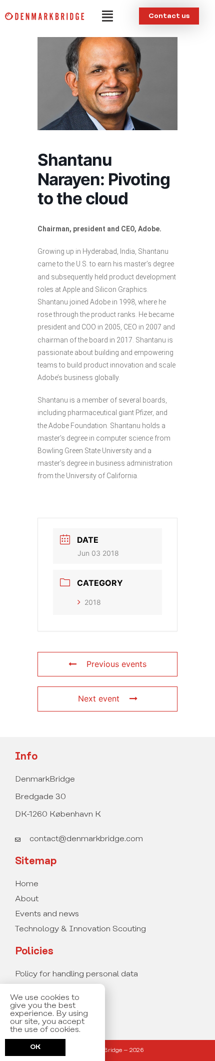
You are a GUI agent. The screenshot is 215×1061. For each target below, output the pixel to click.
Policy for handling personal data (76, 974)
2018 (92, 602)
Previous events (116, 664)
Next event (99, 698)
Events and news (47, 914)
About (26, 899)
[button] (108, 16)
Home (26, 884)
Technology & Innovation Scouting (80, 929)
